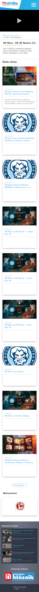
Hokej (18, 35)
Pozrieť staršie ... (19, 485)
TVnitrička (22, 589)
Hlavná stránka (9, 35)
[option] (19, 507)
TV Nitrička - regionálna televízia (11, 4)
